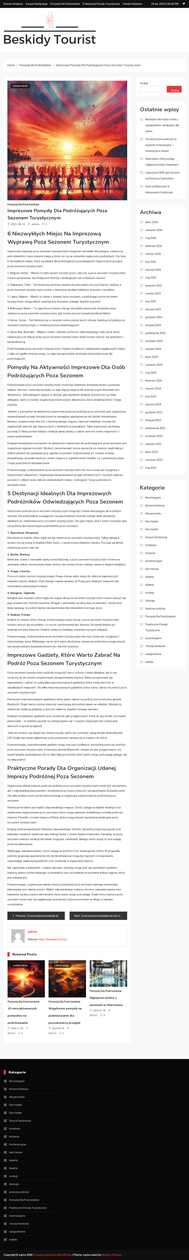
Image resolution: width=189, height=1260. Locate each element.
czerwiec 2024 (153, 364)
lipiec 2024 (151, 356)
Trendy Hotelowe (132, 3)
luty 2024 (150, 396)
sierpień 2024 (153, 348)
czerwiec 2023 (153, 459)
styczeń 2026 (153, 269)
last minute (152, 568)
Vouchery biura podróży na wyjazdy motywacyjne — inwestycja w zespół (160, 145)
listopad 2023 (153, 420)
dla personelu (153, 513)
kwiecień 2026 (153, 245)
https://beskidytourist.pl (52, 939)
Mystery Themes (111, 1254)
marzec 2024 (153, 388)
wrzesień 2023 (154, 436)
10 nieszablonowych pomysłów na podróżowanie (22, 1015)
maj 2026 (150, 238)
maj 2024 (150, 372)
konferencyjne (153, 561)
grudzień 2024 (153, 317)
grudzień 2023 (153, 412)
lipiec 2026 (151, 222)
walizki (149, 661)
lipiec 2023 (151, 451)
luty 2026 (150, 261)
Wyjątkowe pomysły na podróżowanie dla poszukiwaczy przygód (65, 1015)
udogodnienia (153, 654)
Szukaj (144, 83)
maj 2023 (150, 467)
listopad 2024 (153, 325)
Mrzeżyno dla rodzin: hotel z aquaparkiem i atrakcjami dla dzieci (162, 125)
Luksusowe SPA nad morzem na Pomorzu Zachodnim (162, 175)
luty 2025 (150, 301)
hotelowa (150, 545)
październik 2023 (155, 428)
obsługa (150, 600)
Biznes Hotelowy (13, 3)
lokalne (149, 584)
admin (35, 224)
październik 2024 (155, 333)
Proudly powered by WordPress (52, 1254)
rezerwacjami (153, 638)
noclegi (149, 592)
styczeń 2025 (153, 309)
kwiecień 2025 (153, 285)
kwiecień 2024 (153, 380)
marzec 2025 (153, 293)
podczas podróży (155, 608)
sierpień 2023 (153, 444)
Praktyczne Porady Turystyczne (101, 3)
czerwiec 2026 (153, 230)
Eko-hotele (151, 521)
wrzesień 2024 (154, 341)
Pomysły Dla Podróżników (65, 3)
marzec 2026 (153, 253)
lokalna (149, 576)
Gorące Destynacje (36, 3)
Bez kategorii (153, 497)
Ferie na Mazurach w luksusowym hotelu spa (159, 189)
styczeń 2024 (153, 404)
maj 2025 (150, 277)
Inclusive (150, 553)
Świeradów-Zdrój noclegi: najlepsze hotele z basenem (161, 161)
